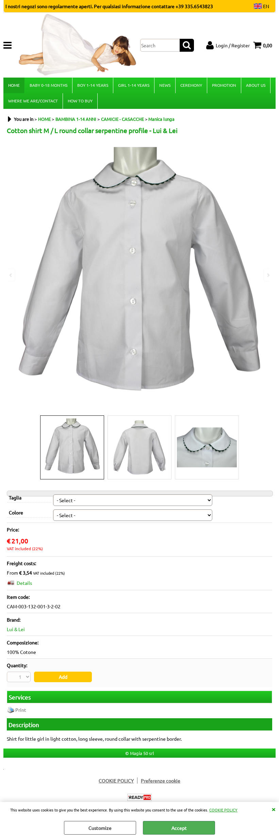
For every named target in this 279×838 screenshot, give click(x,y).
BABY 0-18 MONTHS (48, 85)
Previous (11, 275)
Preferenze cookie (160, 780)
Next (267, 275)
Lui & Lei (16, 629)
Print (20, 710)
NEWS (164, 85)
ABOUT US (255, 85)
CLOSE (274, 808)
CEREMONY (191, 85)
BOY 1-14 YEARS (92, 85)
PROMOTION (224, 85)
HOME (14, 85)
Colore (16, 512)
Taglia (15, 497)
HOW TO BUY (80, 100)
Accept (179, 828)
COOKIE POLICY (223, 809)
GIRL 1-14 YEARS (133, 85)
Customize (100, 828)
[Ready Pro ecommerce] (139, 797)
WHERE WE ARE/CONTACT (33, 100)
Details (24, 583)
